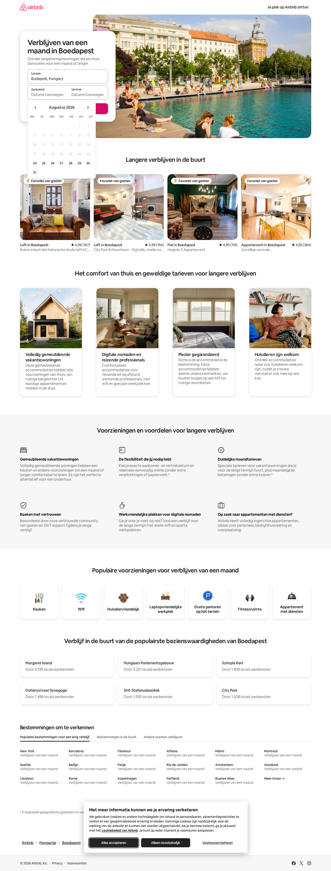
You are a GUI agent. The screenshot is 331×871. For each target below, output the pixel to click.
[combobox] (67, 78)
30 (88, 163)
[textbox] (47, 94)
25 (43, 163)
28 (70, 163)
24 (35, 163)
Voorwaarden (77, 863)
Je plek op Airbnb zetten (287, 7)
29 (79, 163)
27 (61, 163)
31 (34, 172)
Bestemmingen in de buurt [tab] (116, 737)
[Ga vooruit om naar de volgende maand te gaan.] (87, 107)
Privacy (57, 863)
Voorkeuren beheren (217, 843)
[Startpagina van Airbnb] (31, 7)
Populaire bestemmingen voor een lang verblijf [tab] (55, 737)
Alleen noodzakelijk (165, 843)
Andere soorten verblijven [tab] (163, 737)
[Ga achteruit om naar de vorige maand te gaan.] (35, 107)
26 (52, 163)
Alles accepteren (113, 843)
